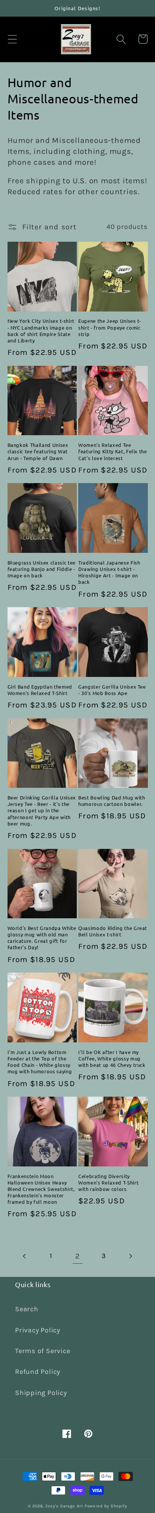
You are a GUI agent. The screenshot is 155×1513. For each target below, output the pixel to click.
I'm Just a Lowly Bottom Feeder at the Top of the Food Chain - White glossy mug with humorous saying (40, 1061)
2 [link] (77, 1256)
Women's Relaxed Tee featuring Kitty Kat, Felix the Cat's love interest (112, 451)
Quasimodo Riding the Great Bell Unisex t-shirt (112, 931)
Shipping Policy (41, 1393)
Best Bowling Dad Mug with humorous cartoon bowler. (111, 800)
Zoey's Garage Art (64, 1506)
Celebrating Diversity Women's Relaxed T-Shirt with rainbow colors (108, 1182)
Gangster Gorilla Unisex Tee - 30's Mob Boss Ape (112, 689)
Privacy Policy (37, 1330)
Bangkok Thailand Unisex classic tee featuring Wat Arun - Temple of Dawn (38, 451)
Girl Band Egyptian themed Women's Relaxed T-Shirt (40, 689)
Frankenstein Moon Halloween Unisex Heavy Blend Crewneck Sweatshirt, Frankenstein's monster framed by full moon (41, 1189)
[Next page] (130, 1256)
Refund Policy (37, 1371)
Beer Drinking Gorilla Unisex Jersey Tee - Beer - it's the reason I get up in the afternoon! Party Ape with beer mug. (42, 810)
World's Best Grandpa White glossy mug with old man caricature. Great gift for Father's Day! (42, 937)
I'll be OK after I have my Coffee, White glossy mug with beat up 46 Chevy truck (112, 1058)
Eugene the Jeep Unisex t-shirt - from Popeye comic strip (109, 327)
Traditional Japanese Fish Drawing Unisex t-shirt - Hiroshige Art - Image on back (109, 572)
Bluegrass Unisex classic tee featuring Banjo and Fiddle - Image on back (42, 568)
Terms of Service (42, 1351)
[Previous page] (24, 1256)
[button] (12, 39)
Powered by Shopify (106, 1506)
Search (26, 1309)
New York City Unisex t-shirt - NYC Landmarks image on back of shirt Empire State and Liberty (41, 330)
